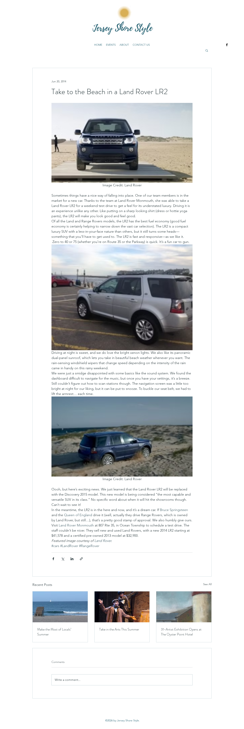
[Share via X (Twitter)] (62, 559)
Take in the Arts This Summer (119, 629)
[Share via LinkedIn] (72, 559)
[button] (207, 50)
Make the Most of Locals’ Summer (54, 632)
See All (207, 584)
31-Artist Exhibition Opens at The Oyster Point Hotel (181, 632)
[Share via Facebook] (53, 559)
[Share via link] (81, 559)
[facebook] (227, 45)
